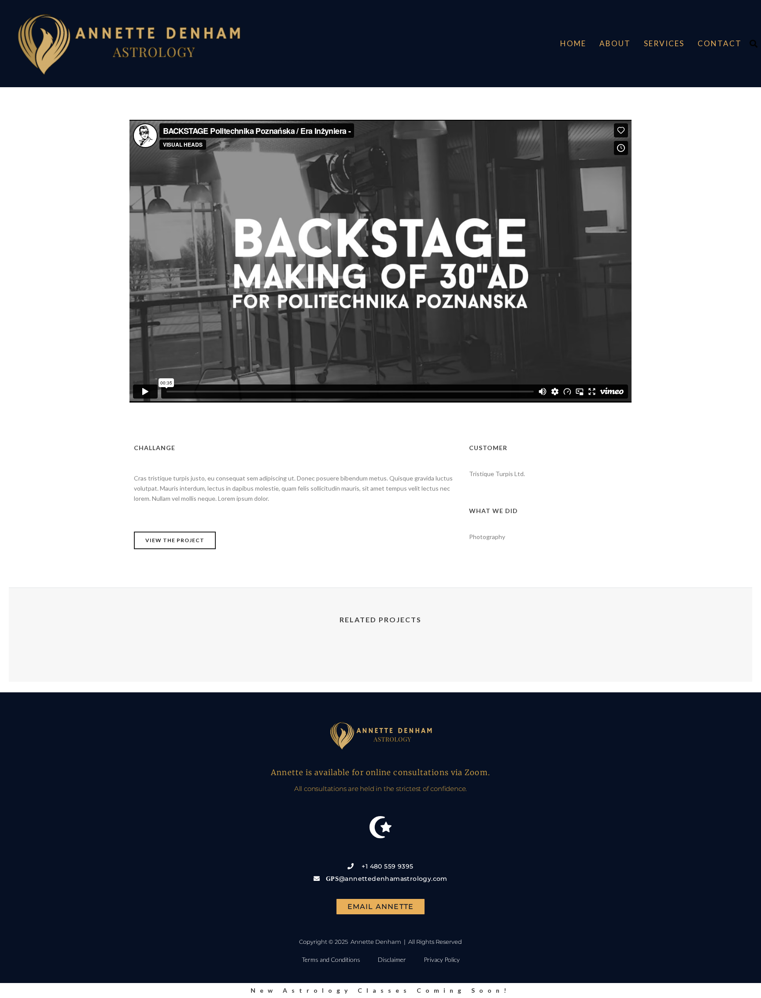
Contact (720, 43)
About (615, 43)
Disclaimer (392, 959)
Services (664, 43)
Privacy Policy (442, 959)
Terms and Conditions (331, 959)
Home (573, 43)
